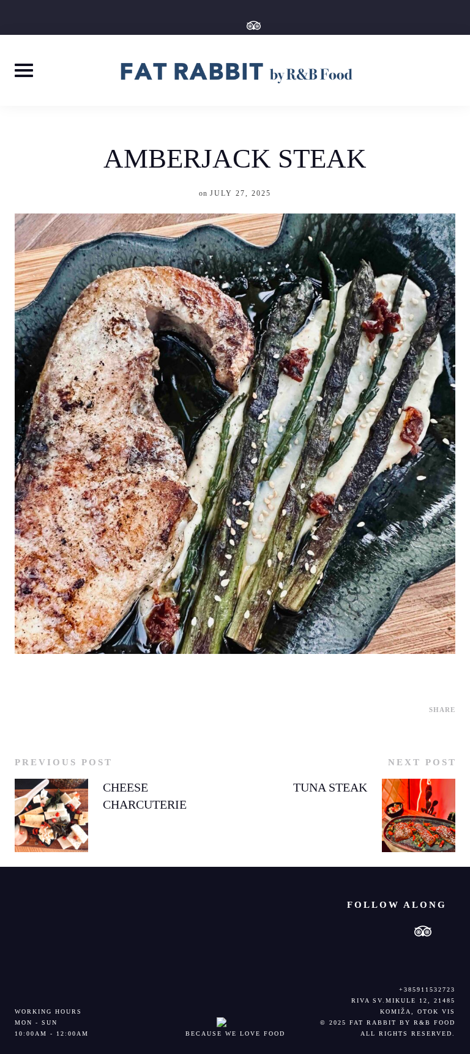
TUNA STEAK (330, 787)
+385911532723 (427, 989)
